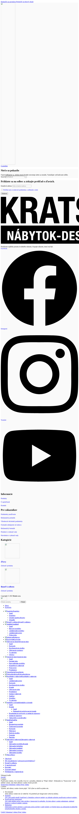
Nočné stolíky (14, 733)
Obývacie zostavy (16, 650)
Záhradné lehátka (16, 746)
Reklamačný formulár (8, 528)
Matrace (12, 731)
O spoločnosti (5, 502)
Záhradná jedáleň (15, 748)
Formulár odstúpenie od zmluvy (11, 525)
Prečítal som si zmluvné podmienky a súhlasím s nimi (20, 190)
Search (3, 177)
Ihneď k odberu (7, 587)
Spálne (11, 696)
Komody (12, 646)
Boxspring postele (16, 724)
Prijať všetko (25, 785)
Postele (12, 735)
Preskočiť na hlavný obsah (24, 2)
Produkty (4, 498)
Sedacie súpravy (15, 716)
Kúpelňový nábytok (16, 665)
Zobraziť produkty (7, 566)
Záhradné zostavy (16, 750)
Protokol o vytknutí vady (9, 532)
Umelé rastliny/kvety (17, 618)
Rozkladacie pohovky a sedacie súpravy (24, 713)
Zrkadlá (12, 620)
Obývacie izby (14, 689)
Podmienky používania (8, 514)
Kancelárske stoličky (17, 663)
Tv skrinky (13, 652)
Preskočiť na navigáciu (8, 2)
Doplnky (12, 615)
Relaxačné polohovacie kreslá (24, 711)
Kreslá (11, 687)
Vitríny (11, 655)
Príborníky (13, 635)
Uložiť (3, 812)
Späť (11, 613)
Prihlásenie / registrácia (14, 772)
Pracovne (12, 668)
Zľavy (3, 562)
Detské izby (13, 661)
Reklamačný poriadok (8, 518)
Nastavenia (4, 785)
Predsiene (13, 670)
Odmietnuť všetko (14, 785)
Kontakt (3, 505)
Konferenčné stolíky (17, 648)
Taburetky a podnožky (17, 718)
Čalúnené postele (16, 726)
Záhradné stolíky (15, 753)
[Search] (26, 177)
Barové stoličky (15, 628)
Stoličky (12, 698)
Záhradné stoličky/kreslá (18, 744)
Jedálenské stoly (15, 633)
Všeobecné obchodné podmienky (12, 521)
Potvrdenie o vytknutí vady (9, 535)
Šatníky (12, 737)
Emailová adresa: (6, 186)
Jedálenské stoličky (16, 631)
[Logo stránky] (8, 164)
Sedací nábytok (15, 694)
